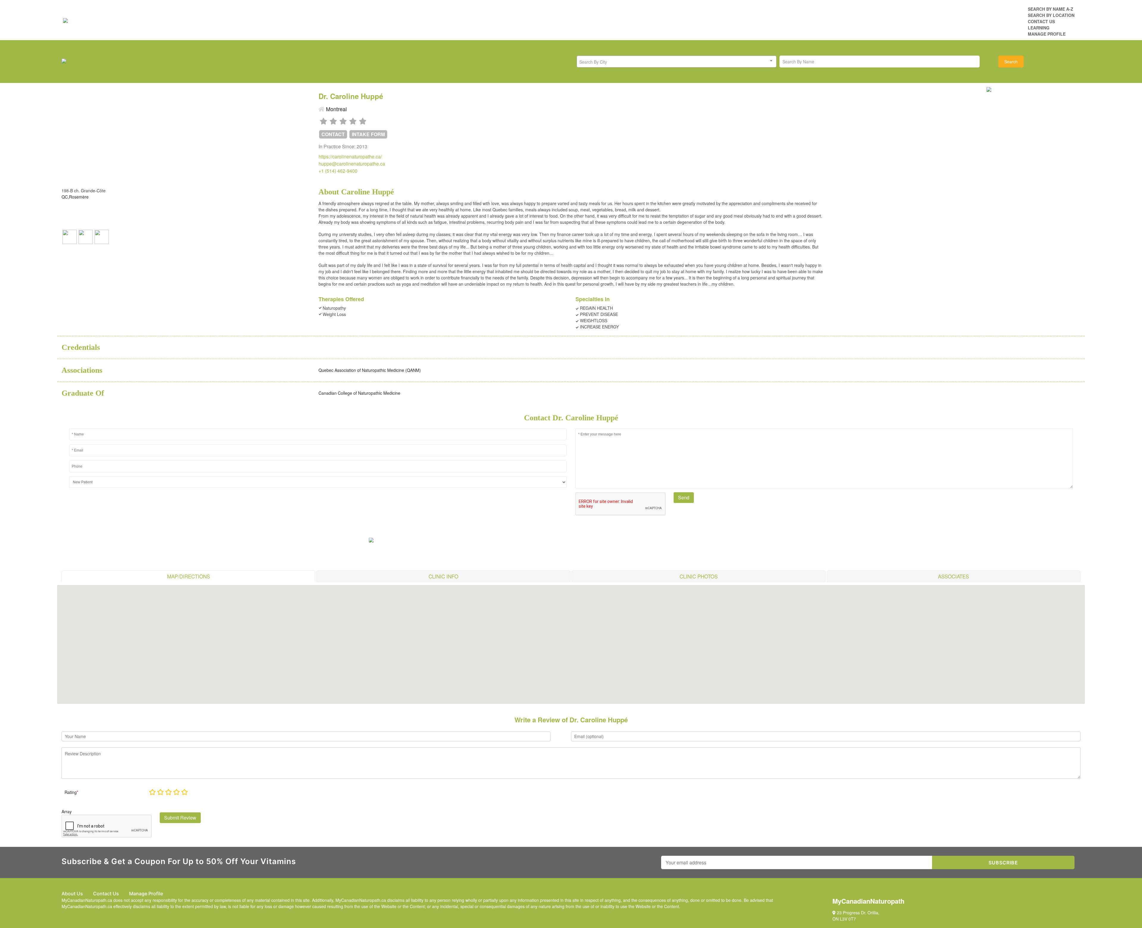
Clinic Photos (699, 576)
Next (1049, 88)
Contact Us (1041, 21)
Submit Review (180, 817)
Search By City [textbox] (593, 62)
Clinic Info (443, 576)
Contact (333, 134)
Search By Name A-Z (1050, 9)
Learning (1039, 28)
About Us (72, 893)
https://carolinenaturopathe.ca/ (350, 156)
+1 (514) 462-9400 (338, 170)
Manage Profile (1047, 34)
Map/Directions (188, 576)
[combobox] (677, 61)
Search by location (1051, 15)
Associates (953, 576)
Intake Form (368, 134)
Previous (986, 88)
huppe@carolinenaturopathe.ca (352, 163)
